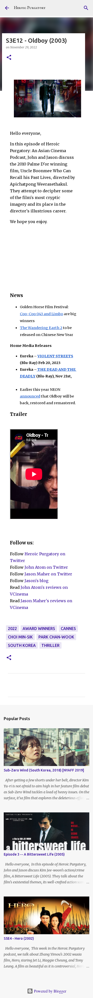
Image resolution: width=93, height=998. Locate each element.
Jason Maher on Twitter (48, 573)
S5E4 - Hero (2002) (19, 938)
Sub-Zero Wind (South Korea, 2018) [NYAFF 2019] (44, 770)
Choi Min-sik (20, 637)
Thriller (50, 645)
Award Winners (39, 628)
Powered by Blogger (49, 991)
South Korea (22, 645)
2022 (12, 628)
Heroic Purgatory (29, 7)
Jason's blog (36, 580)
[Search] (86, 8)
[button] (9, 57)
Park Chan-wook (56, 637)
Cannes (68, 628)
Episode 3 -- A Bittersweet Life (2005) (34, 854)
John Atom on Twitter (46, 567)
